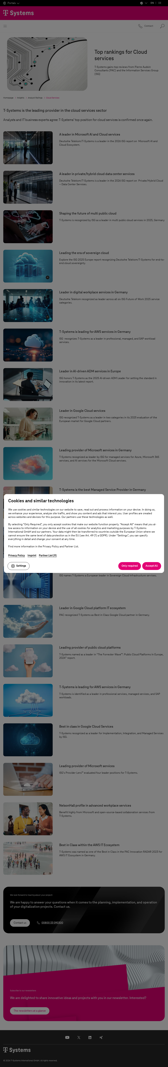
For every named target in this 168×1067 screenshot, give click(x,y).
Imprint (32, 555)
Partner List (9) (48, 555)
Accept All (152, 566)
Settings (21, 566)
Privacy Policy (16, 555)
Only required (130, 566)
